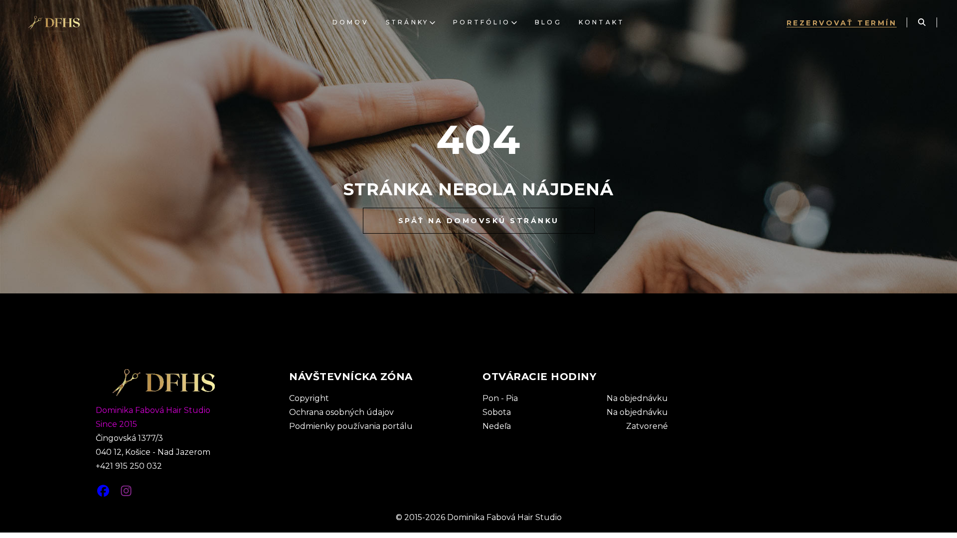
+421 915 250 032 (129, 466)
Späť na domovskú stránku (478, 220)
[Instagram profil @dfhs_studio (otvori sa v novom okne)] (126, 488)
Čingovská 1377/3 (129, 438)
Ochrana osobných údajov (341, 412)
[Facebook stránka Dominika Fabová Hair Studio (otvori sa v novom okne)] (103, 488)
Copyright (309, 398)
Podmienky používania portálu (351, 426)
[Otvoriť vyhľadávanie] (922, 22)
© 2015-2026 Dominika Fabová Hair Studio (479, 517)
